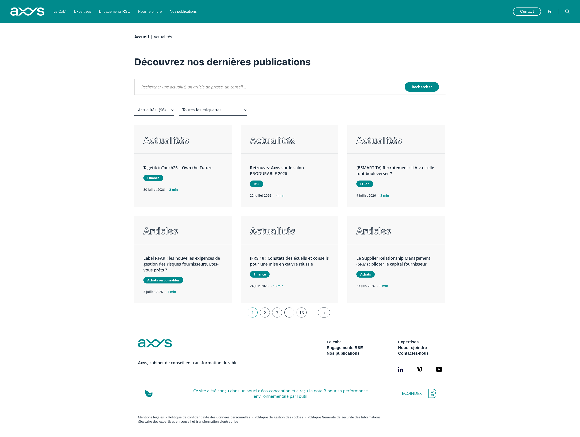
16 (301, 312)
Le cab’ (334, 342)
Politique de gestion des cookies (279, 417)
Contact (527, 11)
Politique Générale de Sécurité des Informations (344, 417)
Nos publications (183, 11)
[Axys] (27, 11)
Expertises (82, 11)
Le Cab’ (59, 11)
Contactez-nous (413, 353)
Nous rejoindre (150, 11)
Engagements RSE (114, 11)
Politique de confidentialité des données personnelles (209, 417)
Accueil (141, 36)
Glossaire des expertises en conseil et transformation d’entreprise (188, 421)
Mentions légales (151, 417)
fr (549, 11)
